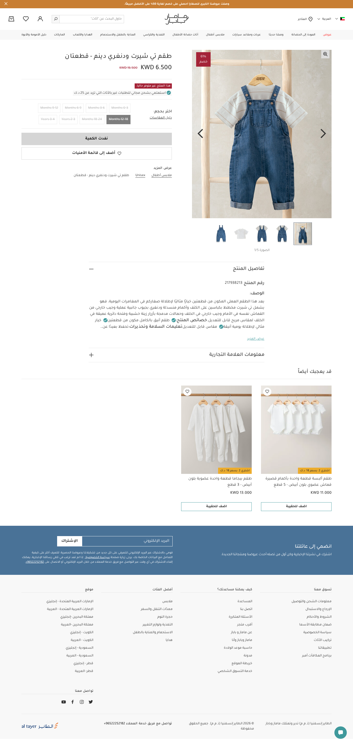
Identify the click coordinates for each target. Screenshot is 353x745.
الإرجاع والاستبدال (318, 609)
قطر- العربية (84, 671)
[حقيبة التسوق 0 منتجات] (11, 19)
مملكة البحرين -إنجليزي (76, 617)
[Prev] (323, 134)
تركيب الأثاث (323, 640)
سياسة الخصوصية (97, 557)
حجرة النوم (165, 617)
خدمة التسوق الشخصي (235, 671)
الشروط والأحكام (319, 617)
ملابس (167, 601)
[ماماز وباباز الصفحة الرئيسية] (176, 19)
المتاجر (303, 19)
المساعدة (244, 601)
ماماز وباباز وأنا (242, 640)
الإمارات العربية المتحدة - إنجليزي (69, 601)
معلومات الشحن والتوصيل (311, 601)
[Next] (200, 134)
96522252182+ (35, 562)
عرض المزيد (255, 339)
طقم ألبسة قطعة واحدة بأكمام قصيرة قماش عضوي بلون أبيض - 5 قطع (298, 482)
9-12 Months (49, 108)
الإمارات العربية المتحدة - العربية (70, 609)
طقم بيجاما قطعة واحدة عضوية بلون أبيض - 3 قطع (220, 482)
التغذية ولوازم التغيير (158, 625)
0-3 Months (119, 108)
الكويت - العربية (82, 640)
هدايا (169, 640)
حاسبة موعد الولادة (238, 648)
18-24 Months (92, 119)
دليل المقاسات (161, 118)
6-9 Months (73, 108)
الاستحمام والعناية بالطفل (153, 632)
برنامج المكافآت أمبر (317, 656)
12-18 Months (118, 119)
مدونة (248, 656)
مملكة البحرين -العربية (77, 625)
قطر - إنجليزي (83, 663)
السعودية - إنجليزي (79, 648)
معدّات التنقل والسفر (157, 609)
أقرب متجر (244, 625)
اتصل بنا (246, 609)
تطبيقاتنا (325, 648)
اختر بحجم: (163, 112)
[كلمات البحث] (56, 19)
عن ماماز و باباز (241, 632)
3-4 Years (48, 119)
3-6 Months (96, 108)
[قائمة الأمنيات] (267, 392)
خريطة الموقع (242, 663)
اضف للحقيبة (296, 506)
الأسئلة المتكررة (240, 617)
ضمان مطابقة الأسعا (315, 625)
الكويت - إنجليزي (81, 632)
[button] (327, 35)
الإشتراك (69, 541)
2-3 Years (68, 119)
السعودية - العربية (79, 656)
